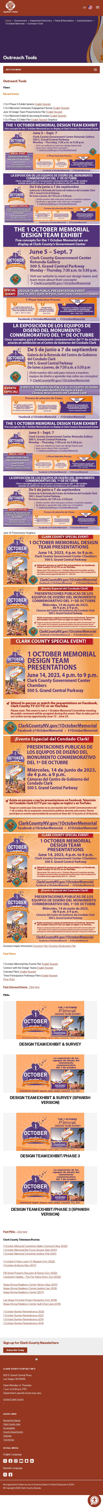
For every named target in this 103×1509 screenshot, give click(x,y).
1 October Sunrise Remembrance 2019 (23, 1319)
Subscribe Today (15, 1350)
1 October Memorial (14, 23)
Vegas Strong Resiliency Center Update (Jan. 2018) (30, 1288)
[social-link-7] (5, 1475)
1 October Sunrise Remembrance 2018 (23, 1323)
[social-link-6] (32, 1461)
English (38, 104)
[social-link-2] (11, 1461)
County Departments (13, 1432)
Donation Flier (40, 945)
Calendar (7, 1436)
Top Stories (8, 1439)
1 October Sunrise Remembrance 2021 (23, 1315)
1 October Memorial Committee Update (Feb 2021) (29, 1253)
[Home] (10, 11)
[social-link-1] (5, 1461)
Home (8, 20)
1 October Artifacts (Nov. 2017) (19, 1265)
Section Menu (13, 69)
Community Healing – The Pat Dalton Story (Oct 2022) (32, 1276)
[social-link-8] (11, 1475)
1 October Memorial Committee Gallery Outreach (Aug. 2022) (35, 1246)
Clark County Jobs (11, 1424)
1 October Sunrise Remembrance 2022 (23, 1311)
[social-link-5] (27, 1461)
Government (20, 20)
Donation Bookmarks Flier (62, 945)
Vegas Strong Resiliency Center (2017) (23, 1292)
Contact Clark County (13, 1399)
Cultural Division (84, 20)
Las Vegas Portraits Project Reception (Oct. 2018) (30, 1300)
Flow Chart (9, 979)
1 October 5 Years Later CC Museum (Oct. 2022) (29, 1261)
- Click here (21, 987)
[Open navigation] (97, 7)
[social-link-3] (16, 1461)
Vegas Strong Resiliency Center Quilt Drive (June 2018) (32, 1303)
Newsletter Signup (11, 1420)
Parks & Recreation (64, 20)
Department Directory (41, 20)
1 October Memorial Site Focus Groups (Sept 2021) (30, 1249)
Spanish (47, 104)
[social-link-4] (21, 1461)
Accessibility (9, 1428)
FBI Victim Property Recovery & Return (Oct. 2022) (30, 1272)
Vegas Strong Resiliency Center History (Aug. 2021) (30, 1284)
